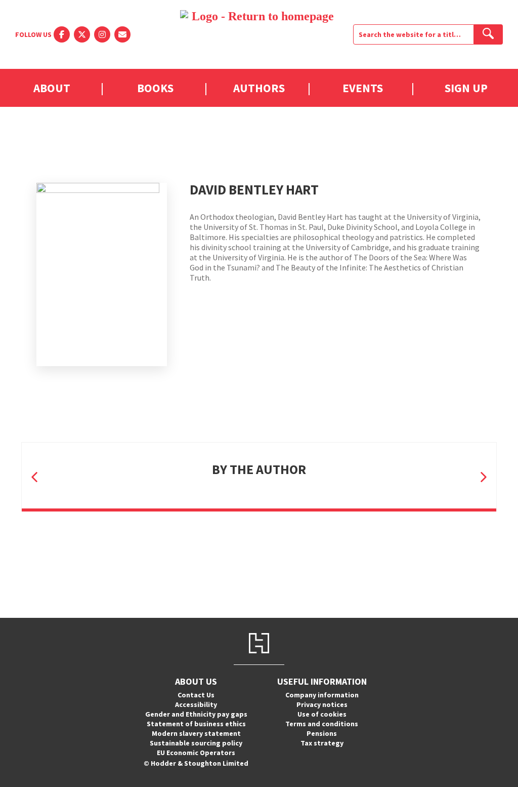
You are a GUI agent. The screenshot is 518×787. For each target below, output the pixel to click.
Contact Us (196, 694)
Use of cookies (322, 714)
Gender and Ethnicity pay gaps (196, 714)
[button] (34, 476)
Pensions (322, 733)
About (51, 88)
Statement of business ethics (196, 723)
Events (362, 88)
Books (155, 88)
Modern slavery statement (196, 733)
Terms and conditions (321, 723)
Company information (322, 694)
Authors (259, 88)
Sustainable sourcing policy (196, 742)
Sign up (466, 88)
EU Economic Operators (196, 752)
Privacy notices (322, 704)
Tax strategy (321, 742)
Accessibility (196, 704)
